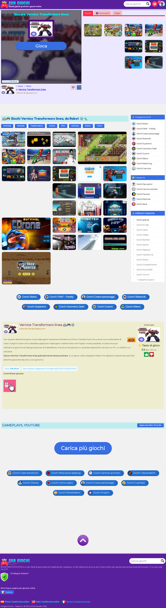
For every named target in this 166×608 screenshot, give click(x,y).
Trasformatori (37, 126)
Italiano (9, 592)
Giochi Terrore (143, 275)
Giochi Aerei (142, 204)
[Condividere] (79, 87)
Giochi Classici (143, 235)
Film (63, 126)
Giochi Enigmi (101, 492)
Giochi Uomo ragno (62, 482)
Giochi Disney (31, 482)
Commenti (103, 13)
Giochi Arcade (143, 225)
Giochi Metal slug (144, 163)
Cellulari (75, 126)
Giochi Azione (143, 245)
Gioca (41, 45)
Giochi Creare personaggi (148, 134)
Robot (88, 126)
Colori (99, 126)
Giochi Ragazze (143, 250)
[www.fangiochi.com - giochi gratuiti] (16, 562)
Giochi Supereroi (144, 144)
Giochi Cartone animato (147, 189)
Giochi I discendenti (144, 473)
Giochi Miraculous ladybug (66, 473)
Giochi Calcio (142, 230)
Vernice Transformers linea (78, 602)
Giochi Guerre (143, 154)
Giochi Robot (142, 124)
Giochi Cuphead (136, 482)
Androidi (7, 126)
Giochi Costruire (144, 168)
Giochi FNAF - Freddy (146, 129)
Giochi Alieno (142, 158)
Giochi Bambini (143, 240)
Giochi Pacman (143, 194)
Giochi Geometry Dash (147, 149)
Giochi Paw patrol (144, 184)
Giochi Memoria (143, 199)
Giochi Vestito (143, 260)
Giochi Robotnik (144, 139)
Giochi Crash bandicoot (25, 473)
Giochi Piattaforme (145, 255)
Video (117, 13)
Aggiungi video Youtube (150, 425)
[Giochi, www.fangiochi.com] (16, 4)
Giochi (88, 13)
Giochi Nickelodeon (69, 492)
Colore (52, 126)
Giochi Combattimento (147, 265)
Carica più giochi (83, 448)
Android (20, 126)
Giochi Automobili (144, 270)
